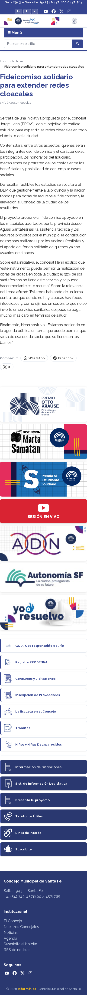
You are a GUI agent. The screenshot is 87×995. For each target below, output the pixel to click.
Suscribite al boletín (20, 944)
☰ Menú (14, 32)
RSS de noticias (17, 950)
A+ (27, 11)
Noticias (17, 61)
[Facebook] (54, 11)
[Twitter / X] (61, 11)
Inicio (3, 61)
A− (18, 11)
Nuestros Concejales (21, 927)
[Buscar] (77, 44)
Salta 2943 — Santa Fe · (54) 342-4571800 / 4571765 (43, 2)
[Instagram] (69, 11)
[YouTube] (46, 11)
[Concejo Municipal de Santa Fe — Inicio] (43, 21)
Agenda (10, 938)
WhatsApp (37, 358)
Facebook (65, 358)
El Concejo (13, 921)
